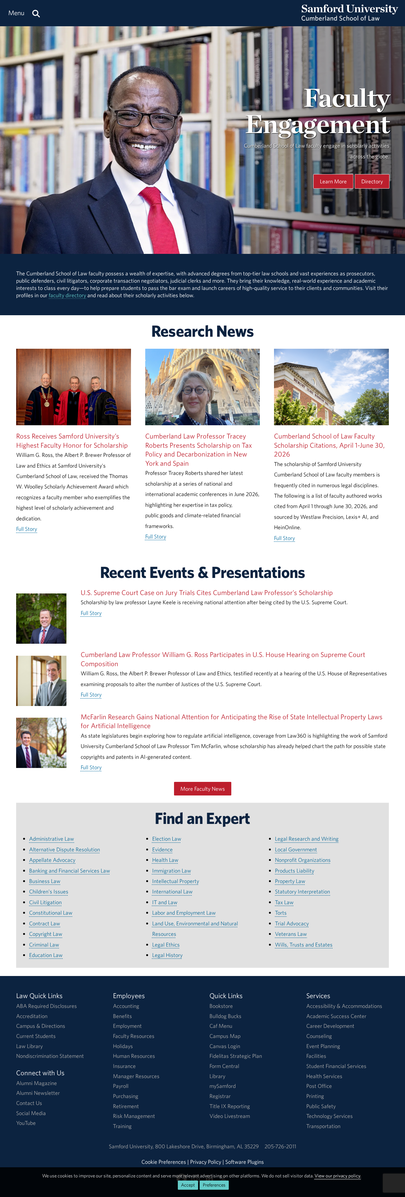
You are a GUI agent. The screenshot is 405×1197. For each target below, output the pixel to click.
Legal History (167, 955)
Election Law (166, 838)
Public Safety (321, 1106)
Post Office (319, 1086)
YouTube (26, 1122)
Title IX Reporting (229, 1106)
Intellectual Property (175, 881)
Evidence (162, 849)
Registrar (220, 1096)
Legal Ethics (166, 944)
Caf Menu (220, 1025)
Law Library (29, 1046)
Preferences (214, 1185)
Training (122, 1126)
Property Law (290, 881)
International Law (172, 891)
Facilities (316, 1055)
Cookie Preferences (163, 1161)
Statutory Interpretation (302, 891)
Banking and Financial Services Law (69, 870)
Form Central (224, 1066)
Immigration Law (171, 870)
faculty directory (67, 295)
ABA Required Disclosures (46, 1006)
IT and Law (165, 902)
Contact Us (29, 1103)
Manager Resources (136, 1076)
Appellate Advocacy (52, 859)
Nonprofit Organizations (303, 859)
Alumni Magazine (36, 1083)
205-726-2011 (280, 1146)
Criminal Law (44, 944)
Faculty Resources (133, 1036)
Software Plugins (244, 1161)
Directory (372, 181)
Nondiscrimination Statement (50, 1055)
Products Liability (294, 870)
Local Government (296, 849)
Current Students (36, 1036)
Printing (315, 1096)
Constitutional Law (50, 912)
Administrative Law (51, 838)
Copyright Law (45, 933)
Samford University (132, 1146)
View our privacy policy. (338, 1176)
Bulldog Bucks (225, 1016)
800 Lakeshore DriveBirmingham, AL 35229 (207, 1146)
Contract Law (44, 923)
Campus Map (224, 1036)
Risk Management (134, 1116)
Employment (127, 1025)
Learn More (333, 181)
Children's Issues (48, 891)
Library (217, 1076)
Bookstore (221, 1006)
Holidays (123, 1046)
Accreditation (31, 1016)
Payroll (120, 1086)
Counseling (319, 1036)
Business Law (44, 881)
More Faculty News (202, 788)
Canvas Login (224, 1046)
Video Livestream (229, 1116)
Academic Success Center (336, 1016)
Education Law (46, 955)
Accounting (126, 1006)
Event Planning (323, 1046)
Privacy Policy (205, 1161)
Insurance (124, 1066)
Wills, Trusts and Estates (304, 944)
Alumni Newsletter (38, 1092)
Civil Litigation (45, 902)
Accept (188, 1185)
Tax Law (284, 902)
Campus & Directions (40, 1025)
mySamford (222, 1086)
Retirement (126, 1106)
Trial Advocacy (292, 923)
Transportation (323, 1126)
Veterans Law (291, 933)
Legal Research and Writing (307, 838)
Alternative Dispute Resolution (64, 849)
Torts (281, 912)
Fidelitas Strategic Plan (235, 1055)
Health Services (324, 1076)
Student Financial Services (336, 1066)
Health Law (165, 859)
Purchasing (125, 1096)
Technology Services (329, 1116)
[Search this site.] (36, 13)
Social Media (31, 1113)
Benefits (122, 1016)
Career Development (330, 1025)
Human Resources (134, 1055)
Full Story (26, 528)
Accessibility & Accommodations (344, 1006)
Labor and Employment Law (184, 912)
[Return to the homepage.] (350, 19)
